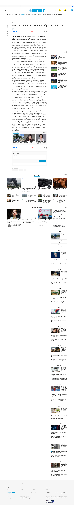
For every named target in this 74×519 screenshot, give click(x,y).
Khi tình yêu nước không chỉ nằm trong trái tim (59, 369)
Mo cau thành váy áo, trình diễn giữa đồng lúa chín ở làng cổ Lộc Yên (59, 311)
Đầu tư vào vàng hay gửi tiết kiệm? (64, 285)
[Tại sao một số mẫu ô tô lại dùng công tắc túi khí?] (55, 459)
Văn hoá (34, 497)
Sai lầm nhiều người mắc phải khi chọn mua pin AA (58, 446)
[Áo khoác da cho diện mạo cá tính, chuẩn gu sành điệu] (55, 478)
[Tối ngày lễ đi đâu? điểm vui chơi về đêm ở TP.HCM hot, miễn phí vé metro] (55, 362)
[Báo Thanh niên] (11, 505)
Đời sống (23, 14)
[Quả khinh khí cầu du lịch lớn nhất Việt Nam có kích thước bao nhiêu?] (55, 324)
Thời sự (13, 14)
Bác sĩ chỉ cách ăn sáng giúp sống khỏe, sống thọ (64, 422)
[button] (7, 23)
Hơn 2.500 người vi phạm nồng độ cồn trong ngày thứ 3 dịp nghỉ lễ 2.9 (58, 254)
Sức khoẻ (21, 497)
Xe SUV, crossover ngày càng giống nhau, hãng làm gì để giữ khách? (59, 465)
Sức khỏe (27, 14)
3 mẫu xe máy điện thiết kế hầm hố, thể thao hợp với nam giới (58, 468)
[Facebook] (69, 6)
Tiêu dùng (59, 14)
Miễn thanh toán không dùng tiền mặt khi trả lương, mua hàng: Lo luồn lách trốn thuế (59, 292)
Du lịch (37, 14)
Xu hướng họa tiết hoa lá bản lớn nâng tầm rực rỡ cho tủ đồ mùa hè (59, 487)
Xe (54, 14)
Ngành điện (21, 182)
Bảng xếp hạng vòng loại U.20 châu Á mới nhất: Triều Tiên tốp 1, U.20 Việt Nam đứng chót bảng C (64, 401)
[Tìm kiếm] (5, 10)
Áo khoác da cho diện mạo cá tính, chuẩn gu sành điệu (64, 477)
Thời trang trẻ (64, 14)
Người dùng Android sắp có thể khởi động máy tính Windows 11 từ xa (58, 449)
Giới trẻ (30, 14)
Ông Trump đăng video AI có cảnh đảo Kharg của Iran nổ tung (64, 267)
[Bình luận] (7, 31)
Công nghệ (51, 14)
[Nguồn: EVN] (13, 29)
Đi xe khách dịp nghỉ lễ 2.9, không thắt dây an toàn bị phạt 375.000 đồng (59, 258)
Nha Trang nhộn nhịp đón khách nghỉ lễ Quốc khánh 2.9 (58, 330)
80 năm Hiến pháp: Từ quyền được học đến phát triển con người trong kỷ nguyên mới (59, 392)
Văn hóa (40, 14)
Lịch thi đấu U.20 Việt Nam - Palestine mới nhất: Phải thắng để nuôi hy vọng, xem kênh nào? (59, 408)
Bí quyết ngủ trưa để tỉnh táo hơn (57, 431)
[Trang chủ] (7, 14)
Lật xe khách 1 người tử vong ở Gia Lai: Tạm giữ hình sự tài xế (64, 248)
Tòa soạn (42, 505)
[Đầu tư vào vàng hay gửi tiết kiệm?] (55, 286)
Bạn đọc (60, 495)
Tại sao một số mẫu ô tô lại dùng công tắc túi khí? (64, 457)
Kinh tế (20, 14)
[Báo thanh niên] (37, 10)
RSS (38, 505)
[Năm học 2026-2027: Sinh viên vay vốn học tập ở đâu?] (55, 382)
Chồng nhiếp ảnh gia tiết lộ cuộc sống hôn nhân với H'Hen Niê (64, 342)
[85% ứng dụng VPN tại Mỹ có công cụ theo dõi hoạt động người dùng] (55, 440)
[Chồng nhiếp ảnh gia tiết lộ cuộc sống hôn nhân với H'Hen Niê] (55, 343)
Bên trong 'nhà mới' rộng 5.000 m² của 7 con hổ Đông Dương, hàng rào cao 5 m (64, 305)
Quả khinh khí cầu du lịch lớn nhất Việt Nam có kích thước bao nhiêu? (64, 324)
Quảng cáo (34, 505)
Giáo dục (34, 14)
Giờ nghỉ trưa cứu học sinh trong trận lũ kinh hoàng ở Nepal (58, 277)
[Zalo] (72, 6)
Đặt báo (29, 505)
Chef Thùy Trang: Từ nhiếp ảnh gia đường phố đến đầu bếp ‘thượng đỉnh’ (59, 349)
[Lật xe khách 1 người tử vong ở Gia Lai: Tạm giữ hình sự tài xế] (55, 248)
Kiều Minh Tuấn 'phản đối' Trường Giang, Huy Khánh (59, 353)
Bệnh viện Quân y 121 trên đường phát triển (59, 428)
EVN (24, 182)
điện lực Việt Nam (15, 182)
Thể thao (47, 14)
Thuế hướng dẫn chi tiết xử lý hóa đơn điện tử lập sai (59, 296)
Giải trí (44, 14)
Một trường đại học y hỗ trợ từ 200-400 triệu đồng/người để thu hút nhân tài (58, 388)
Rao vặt (60, 497)
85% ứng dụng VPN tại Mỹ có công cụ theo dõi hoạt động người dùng (64, 440)
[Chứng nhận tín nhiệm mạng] (50, 514)
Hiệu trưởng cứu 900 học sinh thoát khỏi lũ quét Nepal (59, 273)
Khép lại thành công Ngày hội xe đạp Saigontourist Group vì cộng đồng (58, 315)
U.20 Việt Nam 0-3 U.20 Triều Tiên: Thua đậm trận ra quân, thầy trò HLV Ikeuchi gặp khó (59, 413)
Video (56, 14)
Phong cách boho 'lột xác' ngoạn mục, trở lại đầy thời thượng (58, 483)
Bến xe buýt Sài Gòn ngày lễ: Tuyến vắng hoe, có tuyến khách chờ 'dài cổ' (58, 373)
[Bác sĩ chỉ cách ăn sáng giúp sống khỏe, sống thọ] (55, 423)
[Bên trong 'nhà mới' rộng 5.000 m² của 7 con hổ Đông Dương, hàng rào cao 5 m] (55, 305)
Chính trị (9, 14)
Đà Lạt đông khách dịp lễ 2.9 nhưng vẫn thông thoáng (58, 334)
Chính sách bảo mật (48, 505)
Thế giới (16, 14)
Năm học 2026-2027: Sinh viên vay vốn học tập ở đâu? (64, 381)
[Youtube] (67, 6)
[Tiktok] (70, 6)
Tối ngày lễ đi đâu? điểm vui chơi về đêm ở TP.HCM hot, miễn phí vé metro (63, 362)
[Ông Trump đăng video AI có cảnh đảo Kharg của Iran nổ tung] (55, 267)
